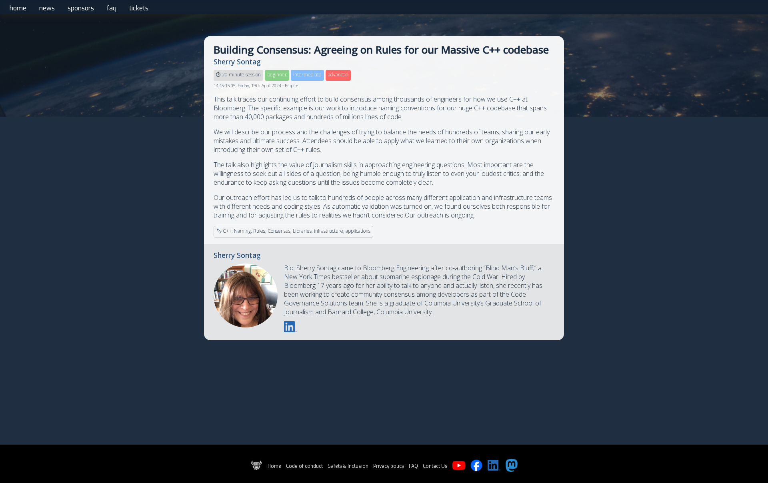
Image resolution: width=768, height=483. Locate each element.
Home (274, 466)
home (18, 8)
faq (111, 8)
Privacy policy (388, 466)
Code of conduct (304, 466)
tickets (138, 8)
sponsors (81, 8)
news (47, 8)
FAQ (413, 466)
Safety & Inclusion (348, 466)
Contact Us (435, 466)
